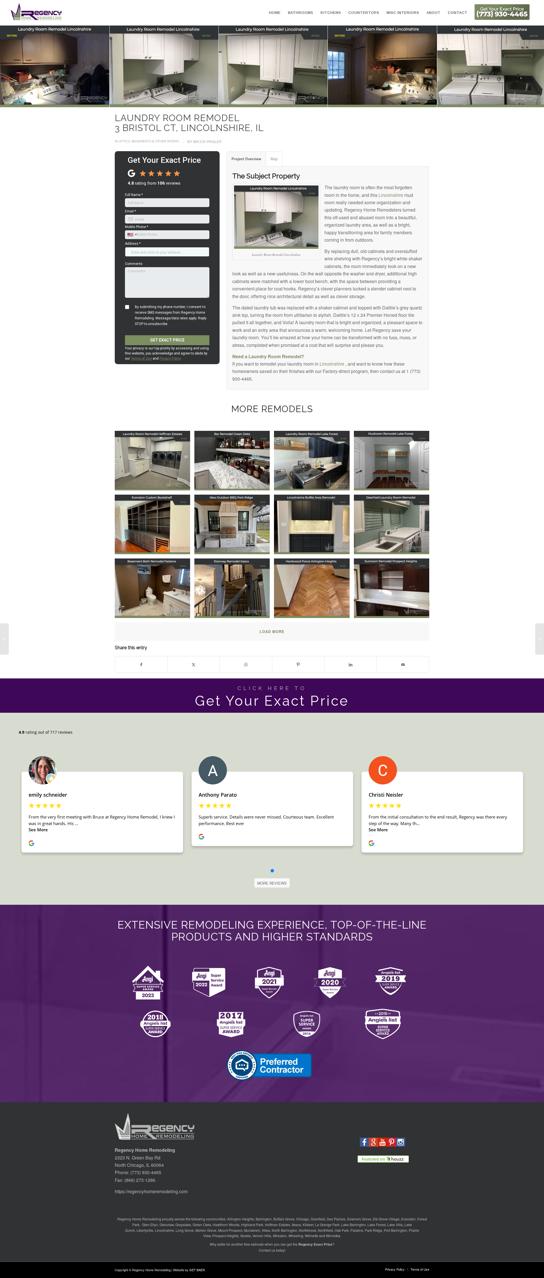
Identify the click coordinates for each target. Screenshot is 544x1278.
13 (290, 101)
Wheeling (295, 1235)
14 (295, 101)
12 (286, 101)
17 (308, 101)
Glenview (167, 1224)
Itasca (296, 1224)
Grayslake (183, 1224)
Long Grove (185, 1230)
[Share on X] (194, 664)
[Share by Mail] (403, 664)
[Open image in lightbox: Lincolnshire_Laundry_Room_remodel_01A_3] (161, 63)
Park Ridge (373, 1230)
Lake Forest (376, 1224)
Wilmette (311, 1235)
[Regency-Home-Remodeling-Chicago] (36, 13)
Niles (266, 1230)
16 (304, 101)
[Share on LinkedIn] (351, 664)
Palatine (356, 1230)
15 (299, 101)
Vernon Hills (261, 1235)
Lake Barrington (353, 1224)
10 (277, 101)
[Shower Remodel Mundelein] (4, 639)
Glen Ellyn (149, 1224)
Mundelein (252, 1230)
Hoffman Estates (277, 1224)
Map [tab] (274, 158)
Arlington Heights (240, 1218)
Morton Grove (206, 1230)
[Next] (531, 66)
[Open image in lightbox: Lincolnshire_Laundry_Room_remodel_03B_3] (379, 63)
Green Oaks (202, 1224)
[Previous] (12, 66)
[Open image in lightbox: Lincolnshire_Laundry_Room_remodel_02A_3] (270, 63)
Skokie (245, 1235)
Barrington (264, 1218)
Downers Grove (359, 1218)
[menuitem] (274, 13)
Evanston (408, 1218)
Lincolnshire (391, 195)
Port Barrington (395, 1230)
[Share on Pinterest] (298, 664)
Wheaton (280, 1235)
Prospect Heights (225, 1235)
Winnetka (333, 1235)
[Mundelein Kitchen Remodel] (539, 639)
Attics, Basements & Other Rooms (149, 141)
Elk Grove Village (386, 1218)
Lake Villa (395, 1224)
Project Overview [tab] (246, 158)
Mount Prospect (230, 1230)
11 (281, 101)
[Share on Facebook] (141, 664)
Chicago (302, 1218)
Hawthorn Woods (226, 1224)
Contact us (267, 1250)
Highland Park (252, 1224)
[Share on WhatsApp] (246, 664)
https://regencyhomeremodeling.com (151, 1191)
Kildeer (308, 1224)
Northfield (325, 1230)
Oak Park (342, 1230)
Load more (272, 631)
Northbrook (307, 1230)
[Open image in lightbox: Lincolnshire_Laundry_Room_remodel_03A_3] (488, 63)
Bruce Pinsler (207, 142)
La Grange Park (327, 1224)
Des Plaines (336, 1218)
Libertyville (145, 1230)
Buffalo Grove (283, 1218)
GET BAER (197, 1270)
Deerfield (318, 1218)
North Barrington (284, 1230)
